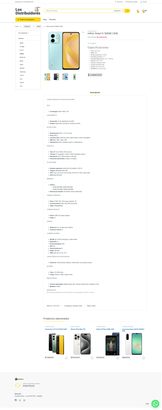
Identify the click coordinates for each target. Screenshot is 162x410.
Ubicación (120, 2)
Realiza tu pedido (133, 2)
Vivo (21, 79)
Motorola (22, 57)
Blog (45, 19)
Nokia (103, 326)
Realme (22, 68)
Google (22, 46)
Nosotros (52, 19)
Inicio (16, 26)
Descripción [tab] (95, 92)
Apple (72, 326)
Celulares (27, 26)
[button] (83, 32)
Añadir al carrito (66, 358)
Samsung (130, 326)
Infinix (38, 26)
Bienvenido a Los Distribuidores (24, 2)
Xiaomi (52, 326)
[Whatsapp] (155, 404)
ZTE (21, 86)
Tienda (145, 2)
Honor (22, 50)
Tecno (22, 75)
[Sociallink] (16, 400)
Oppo (21, 64)
